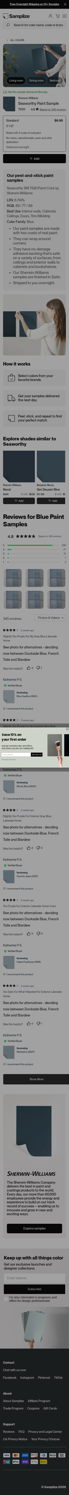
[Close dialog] (67, 729)
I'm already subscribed (8, 759)
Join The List (37, 754)
